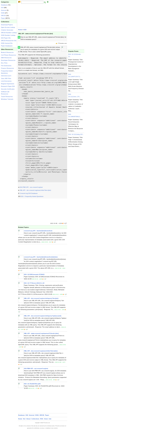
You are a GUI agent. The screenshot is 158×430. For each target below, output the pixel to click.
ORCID (3, 15)
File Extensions (6, 65)
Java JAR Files (6, 78)
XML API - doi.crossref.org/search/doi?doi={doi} (35, 190)
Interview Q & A (6, 75)
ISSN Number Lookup (8, 35)
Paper (3, 18)
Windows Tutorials (7, 99)
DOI (2, 7)
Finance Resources (7, 68)
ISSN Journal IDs (7, 43)
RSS (41, 419)
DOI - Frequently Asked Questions (32, 196)
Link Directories (6, 81)
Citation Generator (7, 30)
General (3, 10)
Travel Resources (7, 96)
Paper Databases (7, 46)
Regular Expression (7, 83)
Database (4, 5)
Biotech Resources (7, 52)
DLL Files (4, 63)
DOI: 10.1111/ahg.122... (76, 134)
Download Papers (7, 24)
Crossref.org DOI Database (29, 193)
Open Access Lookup (8, 27)
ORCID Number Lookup (9, 32)
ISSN (3, 13)
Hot (24, 419)
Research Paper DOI (8, 86)
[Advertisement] (9, 125)
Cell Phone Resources (8, 55)
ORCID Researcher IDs (8, 40)
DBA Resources (6, 57)
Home (20, 29)
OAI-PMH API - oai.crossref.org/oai (31, 187)
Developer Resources (8, 60)
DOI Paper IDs (6, 38)
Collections (35, 419)
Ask (50, 419)
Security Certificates (7, 89)
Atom (46, 419)
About (28, 419)
